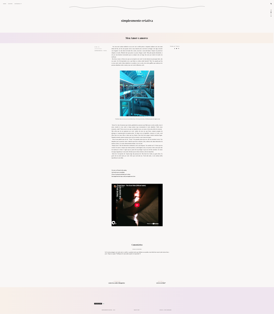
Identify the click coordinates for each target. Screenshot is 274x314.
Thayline (177, 46)
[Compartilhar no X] (176, 48)
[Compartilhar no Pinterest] (178, 48)
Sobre (4, 3)
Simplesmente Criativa (137, 20)
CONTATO (10, 3)
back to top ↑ (137, 310)
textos (105, 50)
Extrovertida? (161, 283)
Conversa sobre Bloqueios (116, 283)
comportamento (98, 50)
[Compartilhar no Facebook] (174, 48)
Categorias (17, 3)
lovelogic (169, 310)
